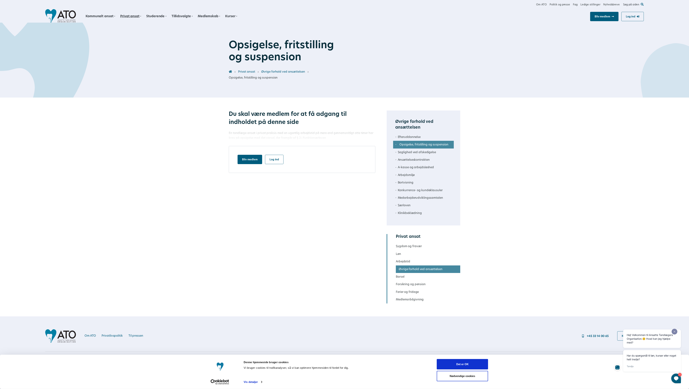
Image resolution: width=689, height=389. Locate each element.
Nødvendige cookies (462, 375)
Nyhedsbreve (611, 4)
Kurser (230, 16)
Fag (575, 4)
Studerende (155, 16)
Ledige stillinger (590, 4)
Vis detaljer (251, 381)
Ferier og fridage (407, 292)
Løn (398, 254)
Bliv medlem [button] (602, 16)
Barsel (400, 276)
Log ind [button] (630, 16)
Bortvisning (405, 182)
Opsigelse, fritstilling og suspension (423, 144)
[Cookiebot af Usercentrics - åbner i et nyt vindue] (220, 382)
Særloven (404, 205)
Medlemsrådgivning (410, 299)
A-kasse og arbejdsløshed (416, 167)
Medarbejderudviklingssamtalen (420, 198)
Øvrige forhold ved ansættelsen (283, 71)
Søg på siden (631, 4)
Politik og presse (560, 4)
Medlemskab (208, 16)
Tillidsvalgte (181, 16)
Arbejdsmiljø (406, 175)
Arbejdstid (403, 261)
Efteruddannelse (409, 137)
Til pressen (135, 335)
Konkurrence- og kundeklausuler (420, 190)
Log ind (274, 159)
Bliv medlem (250, 159)
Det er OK (462, 364)
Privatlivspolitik (112, 335)
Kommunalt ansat (99, 16)
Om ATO (541, 4)
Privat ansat (129, 16)
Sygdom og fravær (409, 246)
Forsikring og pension (411, 284)
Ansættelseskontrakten (414, 160)
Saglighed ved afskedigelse (417, 152)
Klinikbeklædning (410, 213)
